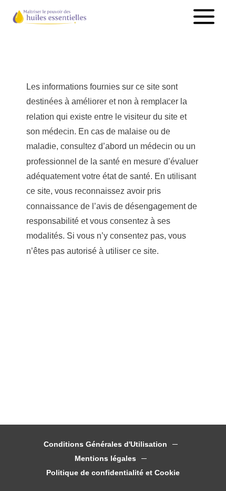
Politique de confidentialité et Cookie (113, 473)
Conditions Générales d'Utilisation (105, 444)
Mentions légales (105, 459)
